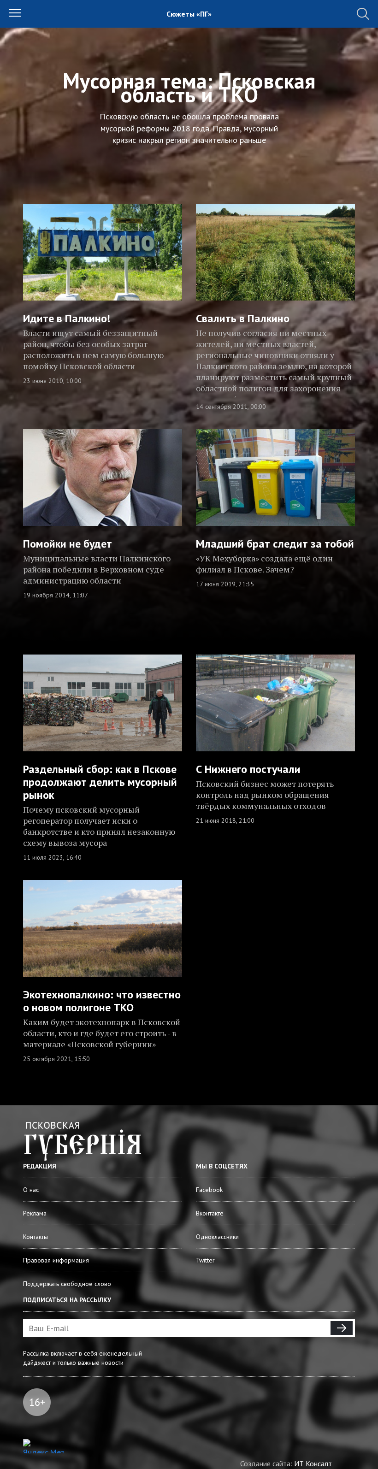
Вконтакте (210, 1213)
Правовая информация (56, 1260)
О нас (31, 1190)
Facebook (209, 1190)
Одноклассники (217, 1237)
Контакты (35, 1237)
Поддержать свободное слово (67, 1284)
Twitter (205, 1260)
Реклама (35, 1213)
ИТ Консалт (313, 1463)
